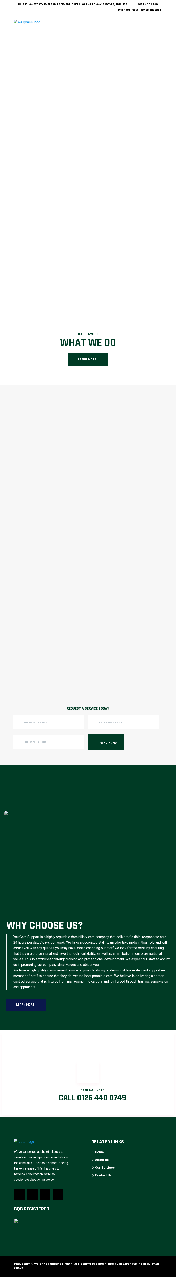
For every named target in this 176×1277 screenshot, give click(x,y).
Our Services (105, 1168)
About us (102, 1160)
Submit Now (108, 743)
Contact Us (103, 1175)
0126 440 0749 (147, 4)
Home (99, 1152)
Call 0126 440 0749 (92, 1097)
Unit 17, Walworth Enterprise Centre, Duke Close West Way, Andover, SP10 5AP (72, 4)
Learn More (87, 359)
